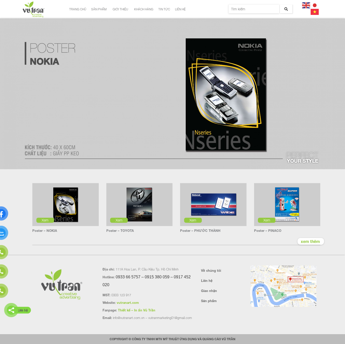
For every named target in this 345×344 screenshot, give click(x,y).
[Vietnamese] (315, 11)
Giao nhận (209, 291)
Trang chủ (77, 9)
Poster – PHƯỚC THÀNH (200, 231)
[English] (306, 4)
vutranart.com (128, 303)
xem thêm (310, 241)
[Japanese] (315, 4)
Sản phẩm (99, 9)
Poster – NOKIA (44, 231)
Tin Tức (164, 9)
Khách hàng (143, 9)
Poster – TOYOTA (120, 231)
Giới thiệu (120, 9)
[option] (172, 94)
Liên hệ (180, 9)
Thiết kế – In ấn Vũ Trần (136, 310)
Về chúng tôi (211, 270)
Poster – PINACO (267, 231)
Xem (45, 220)
